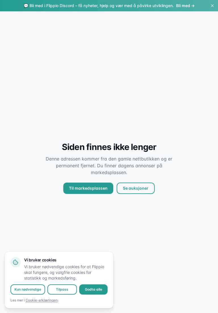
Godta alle (93, 289)
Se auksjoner (135, 188)
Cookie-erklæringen (42, 300)
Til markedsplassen (88, 188)
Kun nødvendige (27, 289)
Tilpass (62, 289)
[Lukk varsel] (212, 5)
